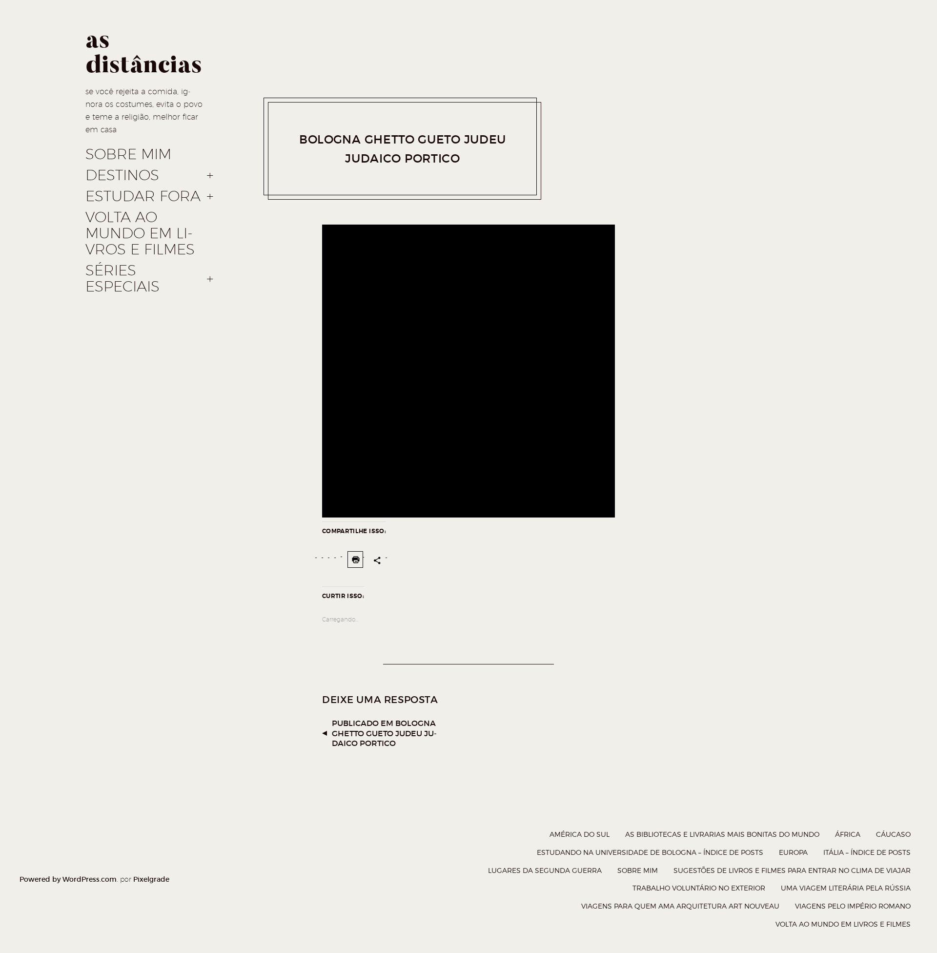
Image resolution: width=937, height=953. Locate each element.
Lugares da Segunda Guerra (545, 870)
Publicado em (384, 733)
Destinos (122, 175)
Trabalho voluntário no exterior (698, 888)
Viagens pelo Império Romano (853, 906)
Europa (793, 852)
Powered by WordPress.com (68, 879)
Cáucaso (893, 834)
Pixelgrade (151, 879)
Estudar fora (143, 196)
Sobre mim (128, 154)
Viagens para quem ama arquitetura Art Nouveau (680, 906)
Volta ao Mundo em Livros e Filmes (140, 233)
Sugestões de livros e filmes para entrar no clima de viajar (792, 870)
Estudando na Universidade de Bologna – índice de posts (650, 852)
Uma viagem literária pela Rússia (846, 888)
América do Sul (580, 834)
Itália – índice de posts (867, 852)
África (847, 834)
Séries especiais (122, 278)
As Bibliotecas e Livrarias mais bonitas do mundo (722, 834)
